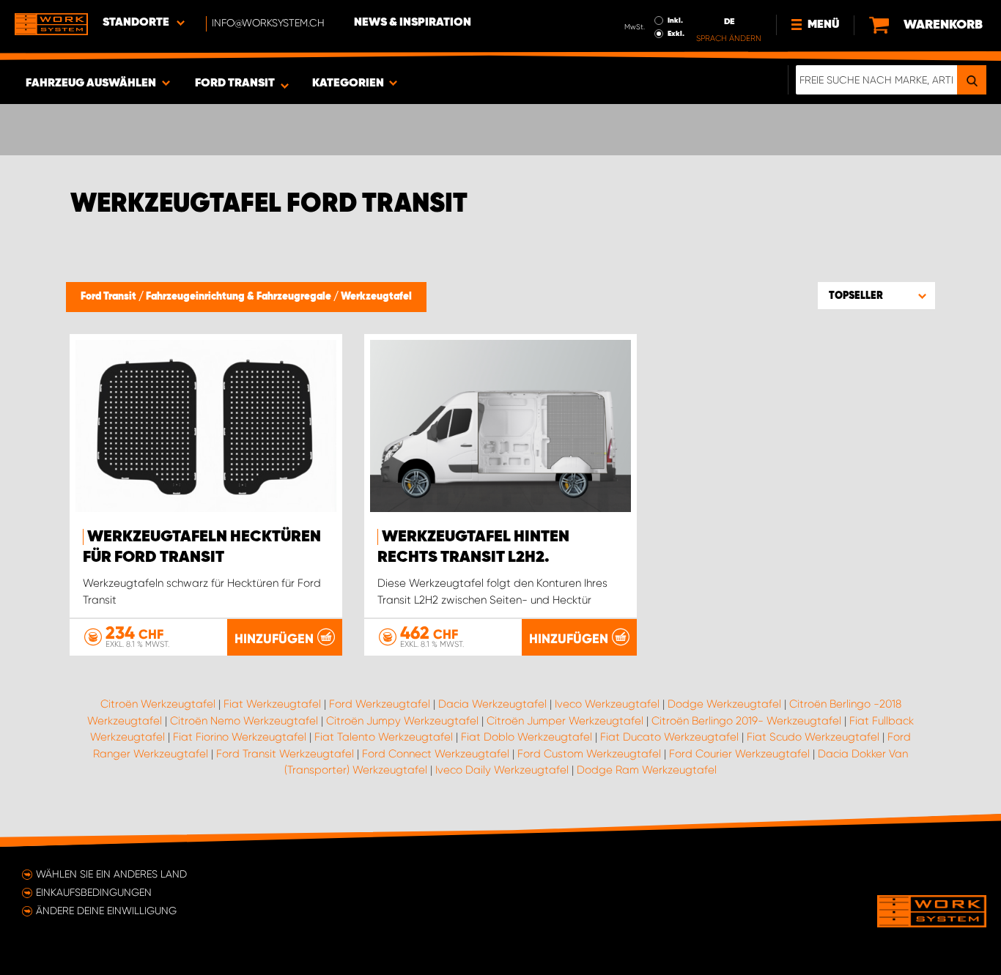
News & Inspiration (412, 23)
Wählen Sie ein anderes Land (111, 874)
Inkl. (675, 20)
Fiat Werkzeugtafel (272, 704)
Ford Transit (109, 297)
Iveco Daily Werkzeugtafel (502, 769)
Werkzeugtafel (376, 297)
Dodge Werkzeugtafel (724, 704)
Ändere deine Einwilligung (106, 910)
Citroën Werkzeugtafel (157, 704)
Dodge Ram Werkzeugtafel (647, 769)
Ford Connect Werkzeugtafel (435, 753)
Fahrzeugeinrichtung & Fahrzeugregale (239, 297)
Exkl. (676, 33)
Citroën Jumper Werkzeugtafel (565, 720)
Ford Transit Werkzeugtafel (285, 753)
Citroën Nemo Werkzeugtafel (244, 720)
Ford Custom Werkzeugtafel (589, 753)
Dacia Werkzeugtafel (492, 704)
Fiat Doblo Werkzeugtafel (526, 737)
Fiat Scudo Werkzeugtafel (813, 737)
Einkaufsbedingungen (94, 892)
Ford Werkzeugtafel (379, 704)
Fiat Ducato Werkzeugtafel (669, 737)
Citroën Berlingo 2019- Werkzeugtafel (746, 720)
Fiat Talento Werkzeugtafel (383, 737)
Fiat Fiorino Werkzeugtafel (239, 737)
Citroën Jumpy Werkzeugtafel (402, 720)
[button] (876, 295)
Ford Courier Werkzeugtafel (739, 753)
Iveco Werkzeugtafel (607, 704)
